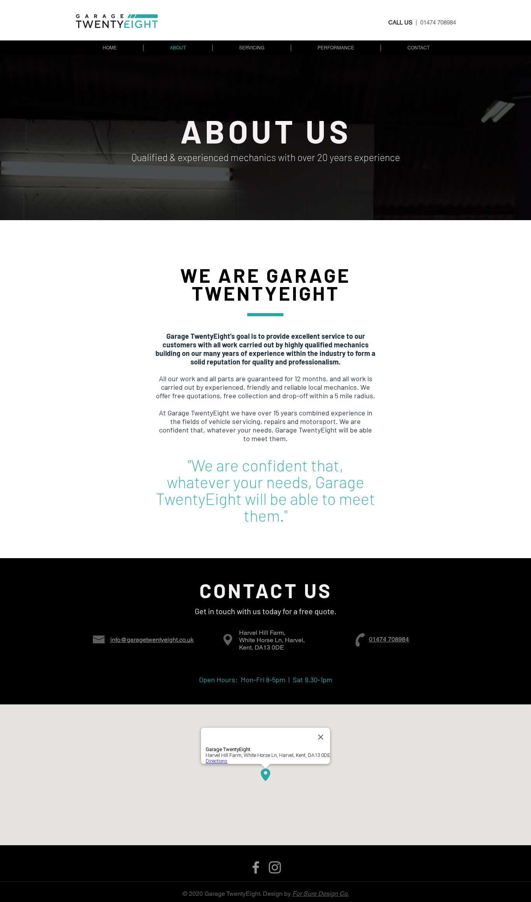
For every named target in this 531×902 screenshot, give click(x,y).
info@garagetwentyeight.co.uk (152, 639)
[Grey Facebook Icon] (256, 867)
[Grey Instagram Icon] (275, 867)
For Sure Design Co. (320, 893)
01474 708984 (389, 639)
